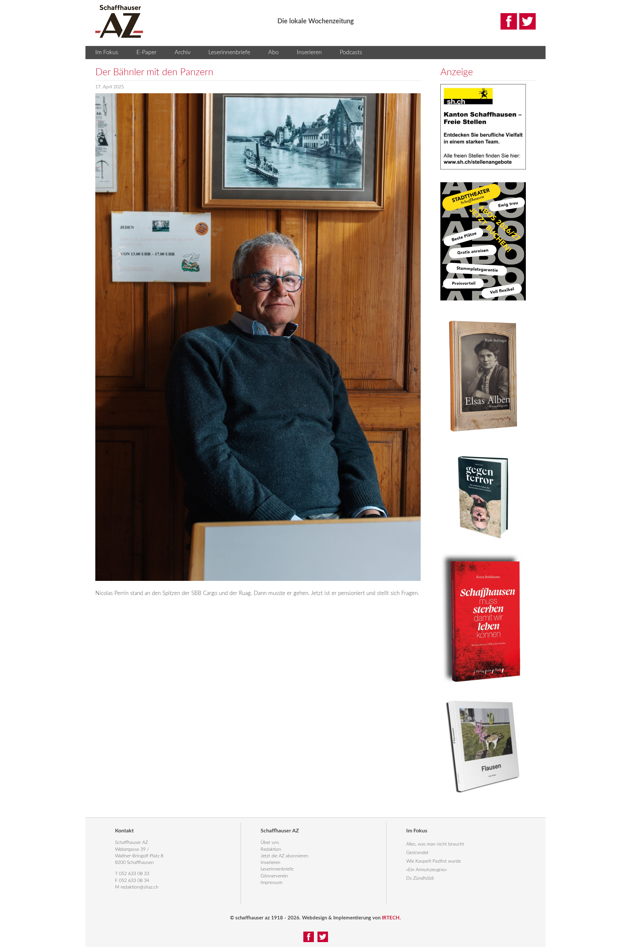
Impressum (271, 882)
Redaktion (271, 849)
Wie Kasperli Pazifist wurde (433, 861)
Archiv (183, 52)
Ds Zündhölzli (420, 878)
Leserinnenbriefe (229, 52)
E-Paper (146, 52)
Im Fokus (106, 52)
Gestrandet (417, 852)
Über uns (270, 842)
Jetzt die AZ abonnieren (284, 856)
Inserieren (309, 52)
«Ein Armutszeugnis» (426, 870)
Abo (273, 52)
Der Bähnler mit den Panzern (154, 72)
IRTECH (391, 917)
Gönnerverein (274, 876)
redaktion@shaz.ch (139, 887)
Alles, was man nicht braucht (435, 844)
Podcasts (351, 52)
